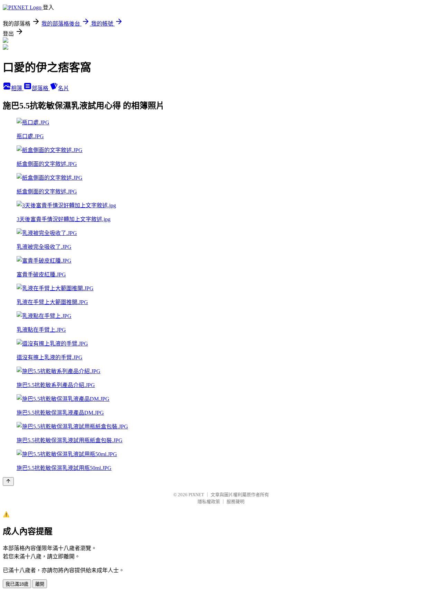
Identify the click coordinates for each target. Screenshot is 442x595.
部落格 (41, 88)
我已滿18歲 (17, 584)
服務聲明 (235, 501)
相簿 (17, 88)
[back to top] (8, 481)
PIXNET (196, 494)
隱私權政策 (209, 501)
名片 (63, 88)
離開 (39, 584)
